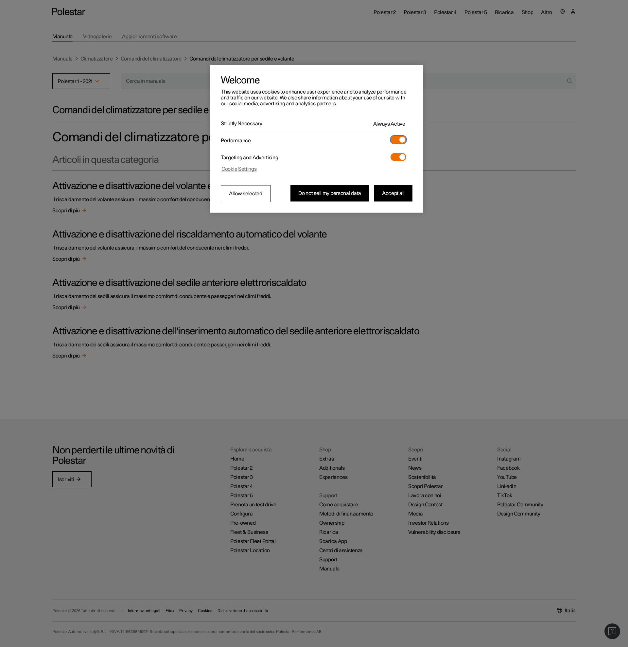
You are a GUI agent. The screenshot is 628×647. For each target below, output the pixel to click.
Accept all (393, 193)
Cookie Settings (239, 169)
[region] (316, 139)
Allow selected (245, 193)
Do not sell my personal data (329, 193)
